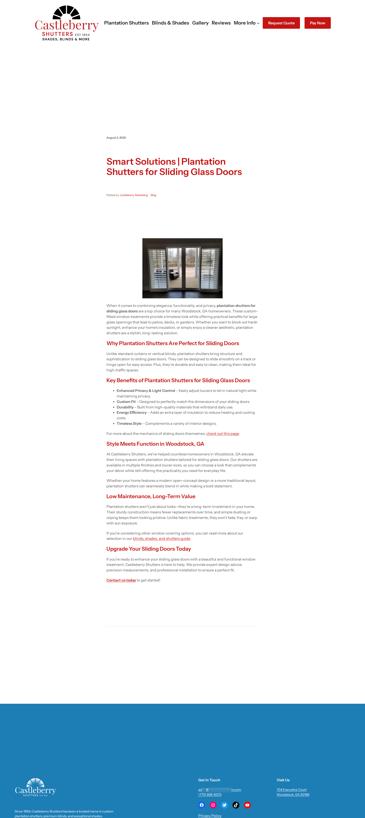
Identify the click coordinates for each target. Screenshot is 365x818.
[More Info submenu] (258, 22)
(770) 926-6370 (209, 795)
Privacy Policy (209, 815)
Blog (153, 195)
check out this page (222, 433)
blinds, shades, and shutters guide (161, 538)
